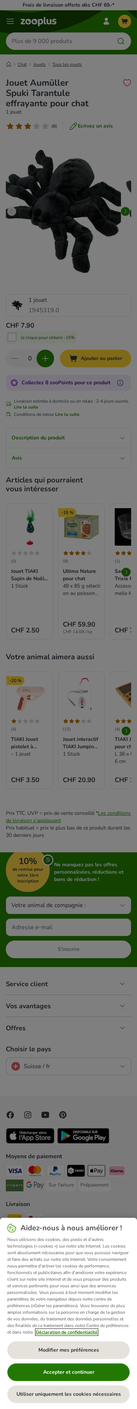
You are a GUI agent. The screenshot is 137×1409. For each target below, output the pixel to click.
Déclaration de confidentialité (67, 1332)
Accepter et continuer (68, 1372)
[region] (68, 1313)
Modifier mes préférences (68, 1349)
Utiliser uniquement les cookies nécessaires (68, 1394)
